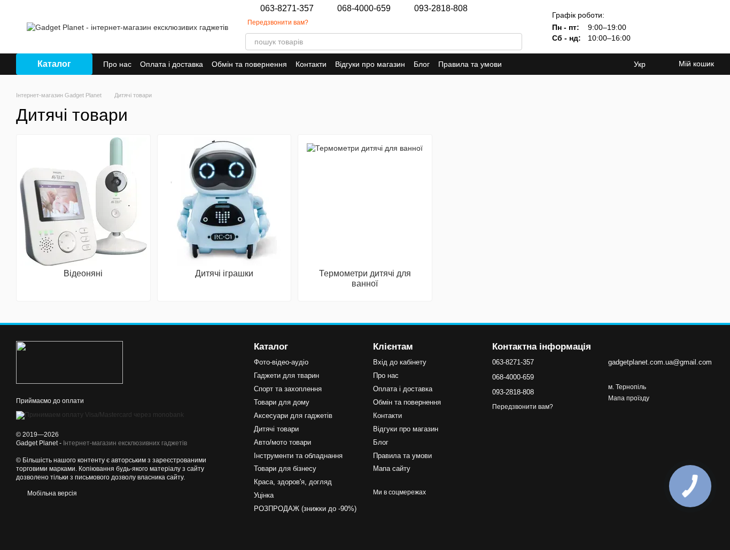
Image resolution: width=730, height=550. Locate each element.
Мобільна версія (51, 493)
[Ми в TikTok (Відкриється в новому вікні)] (581, 64)
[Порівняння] (649, 26)
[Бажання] (677, 26)
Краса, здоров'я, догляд (293, 482)
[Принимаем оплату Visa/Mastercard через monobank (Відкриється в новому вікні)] (100, 415)
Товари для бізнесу (285, 468)
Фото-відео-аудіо (281, 362)
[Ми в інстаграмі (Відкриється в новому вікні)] (516, 64)
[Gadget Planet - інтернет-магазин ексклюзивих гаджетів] (69, 362)
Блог (422, 64)
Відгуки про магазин (370, 64)
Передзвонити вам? (277, 22)
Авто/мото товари (282, 442)
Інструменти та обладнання (298, 456)
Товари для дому (281, 402)
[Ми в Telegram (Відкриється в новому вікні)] (568, 64)
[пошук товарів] (513, 41)
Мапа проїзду (628, 398)
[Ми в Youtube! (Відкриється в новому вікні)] (542, 64)
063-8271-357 (287, 8)
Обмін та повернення (249, 64)
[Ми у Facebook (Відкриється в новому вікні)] (529, 64)
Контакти (311, 64)
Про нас (117, 64)
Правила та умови (470, 64)
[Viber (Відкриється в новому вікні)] (555, 64)
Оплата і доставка (171, 64)
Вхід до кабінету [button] (399, 362)
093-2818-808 (441, 8)
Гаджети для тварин (286, 375)
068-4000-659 (364, 8)
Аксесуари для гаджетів (293, 416)
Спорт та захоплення (288, 389)
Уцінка (264, 495)
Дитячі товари (276, 429)
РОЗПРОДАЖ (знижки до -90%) (305, 509)
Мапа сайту (391, 468)
